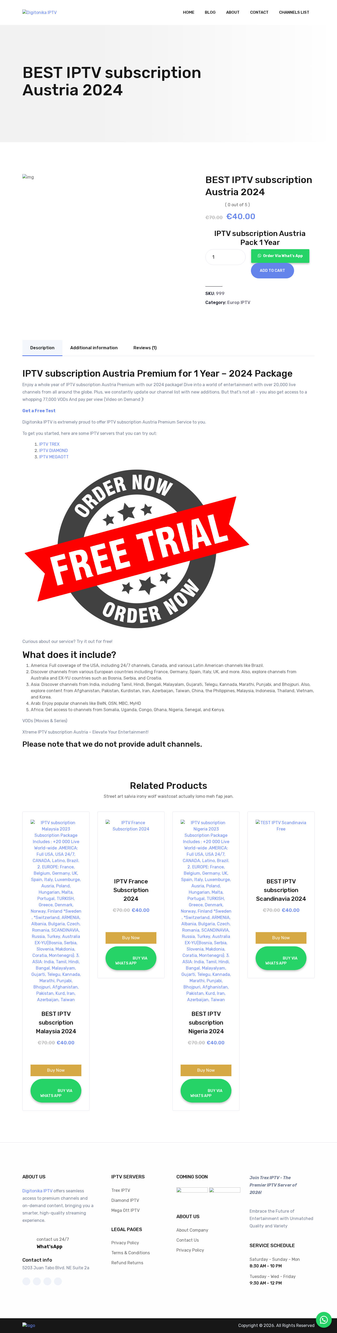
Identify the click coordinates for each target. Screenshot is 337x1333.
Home (188, 12)
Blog (210, 12)
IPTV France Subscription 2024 (130, 890)
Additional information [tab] (94, 347)
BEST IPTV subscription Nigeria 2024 (206, 1022)
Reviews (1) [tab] (145, 347)
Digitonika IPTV (37, 1190)
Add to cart (272, 270)
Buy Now (56, 1070)
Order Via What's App (283, 256)
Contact (259, 12)
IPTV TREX (49, 444)
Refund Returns (127, 1262)
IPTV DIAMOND (53, 450)
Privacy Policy (125, 1242)
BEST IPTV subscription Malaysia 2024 (56, 1022)
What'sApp (49, 1247)
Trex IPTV (120, 1190)
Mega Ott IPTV (125, 1210)
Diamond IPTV (125, 1200)
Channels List (294, 12)
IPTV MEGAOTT (54, 456)
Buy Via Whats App (56, 1093)
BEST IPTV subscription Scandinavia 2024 (281, 890)
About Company (192, 1230)
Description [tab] (42, 347)
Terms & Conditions (130, 1252)
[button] (280, 255)
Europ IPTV (238, 302)
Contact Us (187, 1240)
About (233, 12)
